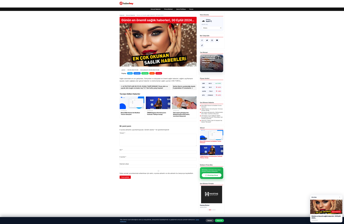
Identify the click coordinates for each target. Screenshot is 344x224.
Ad (121, 150)
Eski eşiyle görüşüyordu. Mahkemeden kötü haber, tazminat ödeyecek (212, 113)
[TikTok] (202, 45)
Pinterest (159, 73)
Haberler (122, 15)
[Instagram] (212, 40)
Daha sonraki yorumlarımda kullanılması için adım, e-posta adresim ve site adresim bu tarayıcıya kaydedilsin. (156, 173)
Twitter (130, 73)
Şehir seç (205, 24)
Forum (191, 9)
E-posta (123, 157)
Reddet (210, 220)
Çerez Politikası (181, 9)
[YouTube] (217, 40)
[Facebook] (202, 40)
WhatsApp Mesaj (211, 175)
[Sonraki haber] (220, 57)
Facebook (137, 73)
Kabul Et (219, 220)
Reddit (152, 73)
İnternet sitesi (124, 164)
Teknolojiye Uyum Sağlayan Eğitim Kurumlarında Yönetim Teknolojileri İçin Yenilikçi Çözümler (212, 117)
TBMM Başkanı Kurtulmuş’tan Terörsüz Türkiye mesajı (212, 109)
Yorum (122, 133)
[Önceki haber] (216, 57)
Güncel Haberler (156, 9)
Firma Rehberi (168, 9)
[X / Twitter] (207, 40)
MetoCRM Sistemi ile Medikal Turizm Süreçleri (211, 106)
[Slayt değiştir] (208, 209)
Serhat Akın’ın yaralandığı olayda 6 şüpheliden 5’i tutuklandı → (184, 87)
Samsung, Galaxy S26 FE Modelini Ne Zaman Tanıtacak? (211, 121)
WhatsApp (145, 73)
